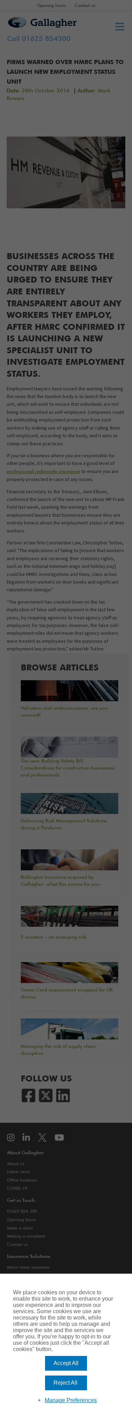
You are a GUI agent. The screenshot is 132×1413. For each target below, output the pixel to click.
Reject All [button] (65, 1383)
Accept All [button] (66, 1363)
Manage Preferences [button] (71, 1400)
